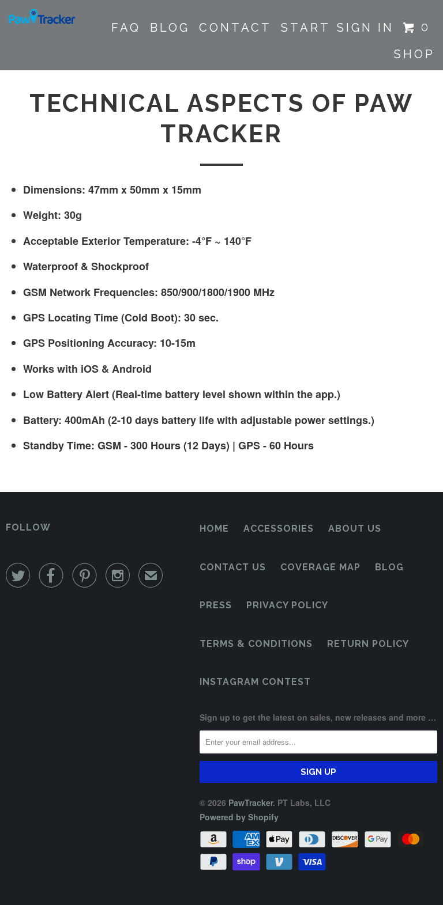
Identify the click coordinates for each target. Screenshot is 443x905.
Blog (170, 28)
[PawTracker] (41, 17)
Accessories (278, 528)
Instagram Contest (255, 681)
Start (306, 28)
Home (214, 528)
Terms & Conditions (256, 643)
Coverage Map (320, 567)
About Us (354, 528)
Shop (414, 54)
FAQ (126, 28)
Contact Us (233, 567)
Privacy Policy (287, 605)
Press (216, 605)
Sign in (365, 28)
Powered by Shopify (239, 817)
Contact (235, 28)
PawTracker (250, 802)
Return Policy (368, 643)
